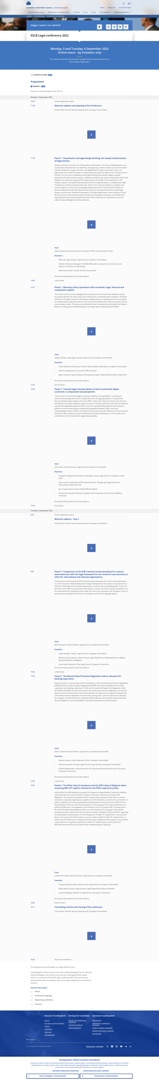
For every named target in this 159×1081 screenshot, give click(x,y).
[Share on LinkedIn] (120, 26)
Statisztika (76, 12)
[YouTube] (121, 1046)
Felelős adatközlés (74, 1028)
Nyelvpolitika (96, 1034)
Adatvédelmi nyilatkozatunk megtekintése (65, 1070)
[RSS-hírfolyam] (130, 1046)
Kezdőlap (29, 16)
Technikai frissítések (75, 1025)
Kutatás (93, 12)
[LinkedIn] (112, 1046)
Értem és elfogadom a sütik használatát (53, 1076)
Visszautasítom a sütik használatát (106, 1076)
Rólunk (102, 7)
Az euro (85, 12)
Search (123, 3)
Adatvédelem (96, 1020)
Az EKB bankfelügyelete (121, 12)
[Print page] (99, 26)
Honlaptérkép (31, 1039)
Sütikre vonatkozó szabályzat (102, 1028)
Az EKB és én (112, 7)
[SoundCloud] (126, 1046)
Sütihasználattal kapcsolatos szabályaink (96, 1070)
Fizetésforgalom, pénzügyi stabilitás (59, 12)
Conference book (40, 75)
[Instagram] (117, 1046)
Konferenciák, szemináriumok (55, 16)
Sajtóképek (48, 1029)
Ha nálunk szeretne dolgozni (54, 1023)
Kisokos (47, 1026)
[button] (126, 3)
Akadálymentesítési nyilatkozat (103, 1031)
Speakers (36, 86)
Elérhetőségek (49, 1035)
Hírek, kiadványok (105, 12)
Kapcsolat (48, 1032)
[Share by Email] (125, 26)
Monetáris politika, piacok (36, 12)
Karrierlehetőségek (125, 7)
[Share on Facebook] (114, 26)
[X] (107, 1046)
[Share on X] (108, 26)
